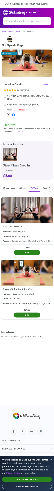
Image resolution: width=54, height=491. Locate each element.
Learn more (19, 131)
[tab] (9, 188)
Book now (9, 188)
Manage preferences (27, 486)
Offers (34, 188)
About (22, 188)
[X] (8, 114)
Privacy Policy (13, 473)
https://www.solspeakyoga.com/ (23, 104)
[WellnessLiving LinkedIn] (31, 431)
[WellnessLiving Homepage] (27, 415)
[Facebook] (13, 114)
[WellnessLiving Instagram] (40, 431)
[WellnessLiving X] (22, 431)
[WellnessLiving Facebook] (13, 431)
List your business (40, 3)
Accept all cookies (27, 479)
